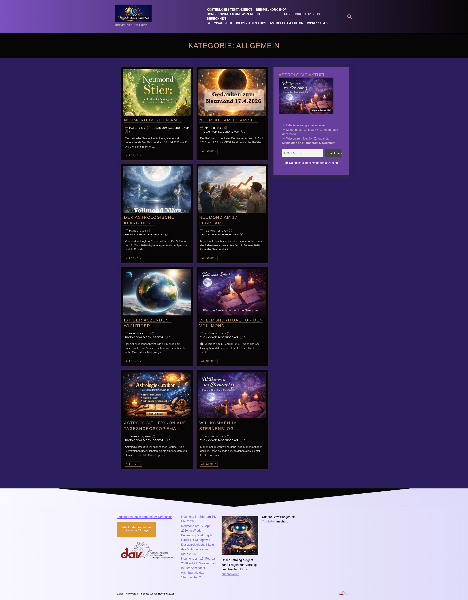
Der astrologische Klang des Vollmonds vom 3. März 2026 (197, 549)
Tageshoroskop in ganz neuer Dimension (144, 517)
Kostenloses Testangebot (229, 9)
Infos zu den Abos (251, 23)
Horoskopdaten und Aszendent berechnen (234, 16)
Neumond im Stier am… (153, 120)
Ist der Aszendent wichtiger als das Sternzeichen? (193, 572)
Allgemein (133, 155)
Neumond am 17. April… (228, 120)
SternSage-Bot (220, 23)
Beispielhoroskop (271, 9)
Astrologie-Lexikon (286, 23)
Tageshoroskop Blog (302, 14)
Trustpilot (268, 521)
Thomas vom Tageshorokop (169, 128)
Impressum (316, 23)
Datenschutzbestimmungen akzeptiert (313, 162)
